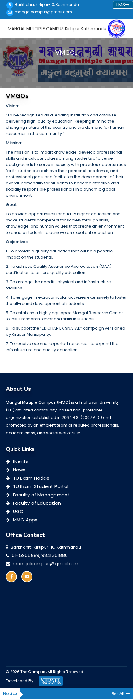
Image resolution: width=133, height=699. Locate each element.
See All (119, 693)
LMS (120, 5)
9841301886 (54, 555)
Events (20, 461)
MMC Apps (24, 519)
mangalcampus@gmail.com (43, 12)
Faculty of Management (41, 494)
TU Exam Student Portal (40, 486)
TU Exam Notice (30, 478)
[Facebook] (11, 576)
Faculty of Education (36, 503)
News (18, 469)
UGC (18, 511)
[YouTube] (26, 576)
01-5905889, (26, 555)
